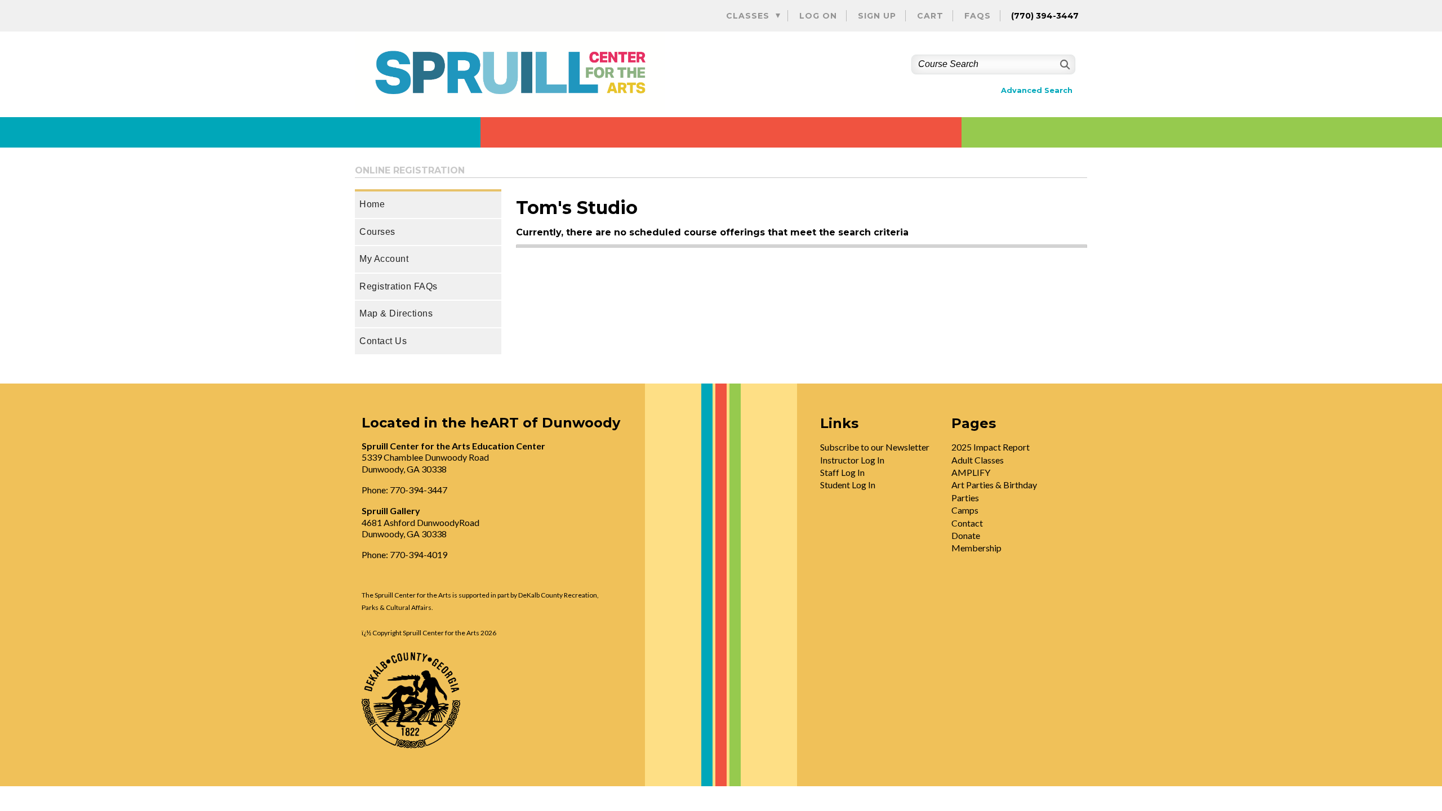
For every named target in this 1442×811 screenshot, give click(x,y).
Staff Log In (842, 472)
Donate (965, 535)
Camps (964, 510)
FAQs (977, 16)
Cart (930, 16)
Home (372, 204)
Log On (818, 16)
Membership (976, 547)
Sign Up (877, 16)
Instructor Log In (852, 459)
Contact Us (383, 341)
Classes (747, 16)
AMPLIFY (970, 472)
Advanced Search (1036, 90)
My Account (383, 259)
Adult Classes (977, 459)
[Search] (1064, 64)
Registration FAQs (398, 286)
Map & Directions (396, 313)
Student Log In (847, 484)
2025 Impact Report (990, 447)
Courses (377, 232)
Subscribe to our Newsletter (874, 447)
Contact (967, 523)
